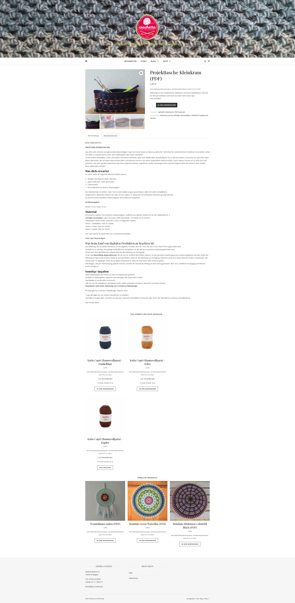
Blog (153, 61)
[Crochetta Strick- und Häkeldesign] (147, 26)
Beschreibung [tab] (93, 135)
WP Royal (100, 599)
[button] (141, 73)
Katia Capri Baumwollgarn (95, 238)
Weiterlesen (105, 467)
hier (95, 295)
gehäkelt (161, 112)
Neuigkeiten (130, 61)
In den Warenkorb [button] (105, 389)
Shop (165, 61)
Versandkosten (107, 379)
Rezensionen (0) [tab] (110, 135)
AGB (130, 573)
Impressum (133, 578)
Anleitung (163, 115)
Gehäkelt (194, 115)
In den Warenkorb (167, 105)
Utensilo (153, 118)
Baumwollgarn (186, 115)
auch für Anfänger (173, 115)
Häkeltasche (169, 112)
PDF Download (180, 112)
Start (144, 61)
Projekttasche (203, 115)
